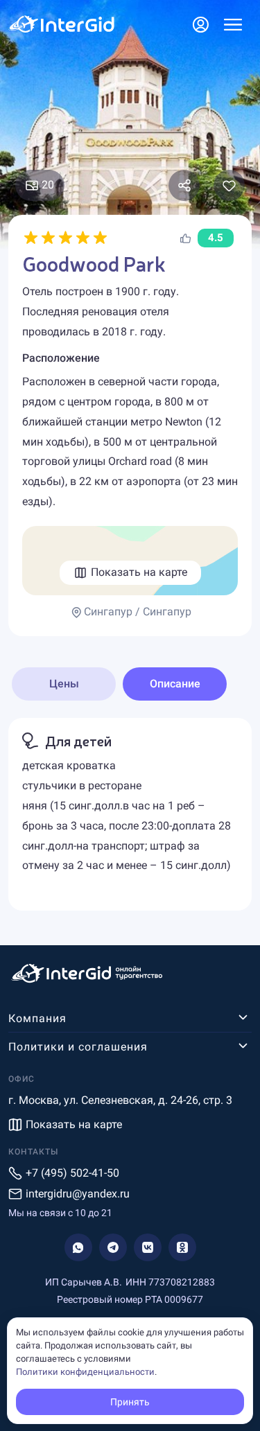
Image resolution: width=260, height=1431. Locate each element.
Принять (130, 1401)
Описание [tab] (175, 683)
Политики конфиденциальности (85, 1372)
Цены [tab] (64, 683)
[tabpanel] (130, 814)
